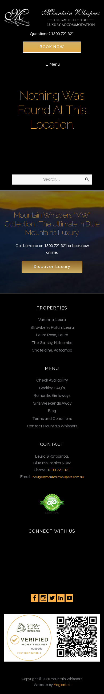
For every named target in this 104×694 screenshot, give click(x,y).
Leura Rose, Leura (52, 335)
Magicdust (62, 685)
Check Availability (52, 380)
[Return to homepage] (52, 15)
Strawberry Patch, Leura (52, 328)
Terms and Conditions (52, 419)
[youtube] (69, 598)
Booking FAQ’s (52, 388)
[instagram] (43, 598)
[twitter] (52, 598)
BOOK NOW (52, 47)
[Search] (87, 179)
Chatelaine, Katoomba (52, 350)
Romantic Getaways (52, 396)
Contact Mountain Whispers (52, 426)
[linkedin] (61, 598)
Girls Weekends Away (52, 403)
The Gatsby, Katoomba (52, 343)
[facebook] (34, 598)
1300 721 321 (62, 34)
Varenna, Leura (52, 320)
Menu (55, 64)
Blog (52, 411)
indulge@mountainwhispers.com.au (58, 477)
